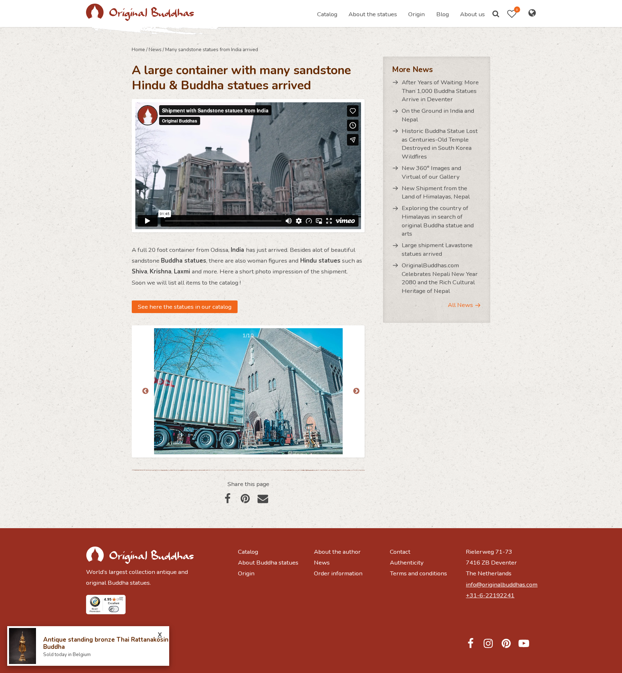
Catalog (327, 14)
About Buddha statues (268, 562)
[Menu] (121, 599)
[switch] (114, 609)
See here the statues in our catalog (184, 307)
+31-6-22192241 (490, 595)
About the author (337, 552)
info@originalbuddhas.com (501, 584)
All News (460, 305)
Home (138, 49)
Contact (400, 552)
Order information (338, 573)
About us (472, 14)
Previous (145, 391)
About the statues (372, 14)
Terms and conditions (418, 573)
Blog (442, 14)
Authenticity (407, 562)
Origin (416, 14)
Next (356, 391)
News (155, 49)
